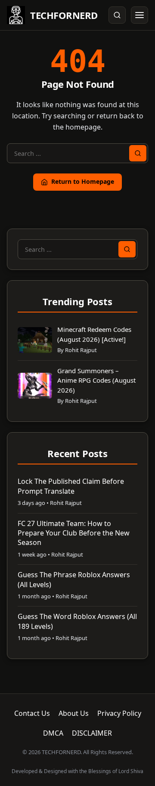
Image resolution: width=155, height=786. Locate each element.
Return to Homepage (82, 181)
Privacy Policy (119, 713)
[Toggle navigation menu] (139, 15)
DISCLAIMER (92, 733)
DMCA (53, 733)
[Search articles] (117, 15)
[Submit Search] (137, 153)
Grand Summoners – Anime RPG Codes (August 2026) (96, 380)
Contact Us (32, 713)
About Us (74, 713)
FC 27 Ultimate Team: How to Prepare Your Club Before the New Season (74, 533)
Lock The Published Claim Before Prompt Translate (71, 486)
